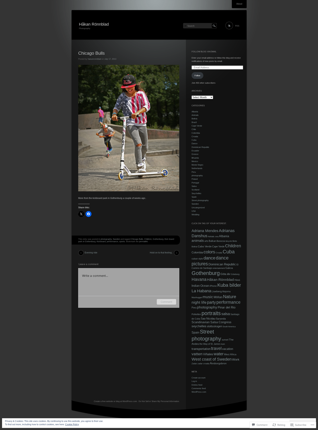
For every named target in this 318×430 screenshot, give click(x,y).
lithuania (195, 158)
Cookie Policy (72, 424)
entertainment (219, 268)
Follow (197, 75)
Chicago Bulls (137, 239)
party (211, 302)
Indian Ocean (200, 285)
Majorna (226, 291)
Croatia (195, 136)
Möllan (218, 297)
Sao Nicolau (208, 318)
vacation (227, 348)
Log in (194, 381)
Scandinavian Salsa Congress (211, 322)
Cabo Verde (205, 246)
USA (194, 211)
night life (199, 302)
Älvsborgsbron (218, 363)
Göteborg (235, 274)
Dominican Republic (200, 147)
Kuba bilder (229, 285)
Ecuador (195, 151)
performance (112, 241)
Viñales (208, 354)
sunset (225, 339)
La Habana (201, 291)
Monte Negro (197, 165)
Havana (199, 279)
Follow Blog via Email (204, 51)
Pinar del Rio (226, 307)
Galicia (229, 268)
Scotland (195, 190)
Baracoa (221, 241)
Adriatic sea (213, 236)
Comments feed (199, 388)
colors (209, 252)
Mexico (195, 161)
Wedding (195, 214)
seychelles (199, 326)
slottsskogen (214, 326)
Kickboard (101, 241)
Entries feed (197, 385)
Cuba (194, 140)
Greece (195, 154)
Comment (166, 301)
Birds (234, 241)
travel (216, 348)
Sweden (116, 239)
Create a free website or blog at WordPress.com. (115, 401)
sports (122, 241)
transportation (201, 349)
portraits (211, 313)
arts (206, 241)
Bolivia (194, 118)
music (208, 297)
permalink (143, 241)
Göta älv (225, 273)
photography (106, 239)
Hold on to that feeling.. (161, 252)
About (239, 4)
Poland (195, 179)
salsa (225, 314)
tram (223, 344)
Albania (195, 111)
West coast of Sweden (212, 359)
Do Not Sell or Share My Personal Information (159, 401)
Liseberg (217, 291)
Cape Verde (197, 126)
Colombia (196, 133)
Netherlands (197, 168)
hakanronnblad (94, 59)
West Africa (230, 354)
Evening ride (91, 252)
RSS (237, 26)
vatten (197, 354)
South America (229, 326)
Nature (229, 296)
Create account (198, 378)
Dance (194, 143)
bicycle (229, 241)
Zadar (194, 363)
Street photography (200, 200)
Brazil (194, 122)
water (218, 354)
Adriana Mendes (205, 231)
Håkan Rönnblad (94, 24)
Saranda (221, 318)
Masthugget (197, 297)
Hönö (237, 280)
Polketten (196, 314)
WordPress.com (199, 392)
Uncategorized (198, 207)
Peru (194, 172)
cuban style (197, 258)
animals (198, 241)
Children (148, 239)
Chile (194, 129)
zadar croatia (203, 363)
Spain (194, 197)
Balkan (212, 241)
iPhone (213, 286)
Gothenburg (158, 239)
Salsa (194, 186)
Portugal (195, 183)
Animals (195, 115)
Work (235, 359)
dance (209, 257)
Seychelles (196, 193)
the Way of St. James (209, 344)
